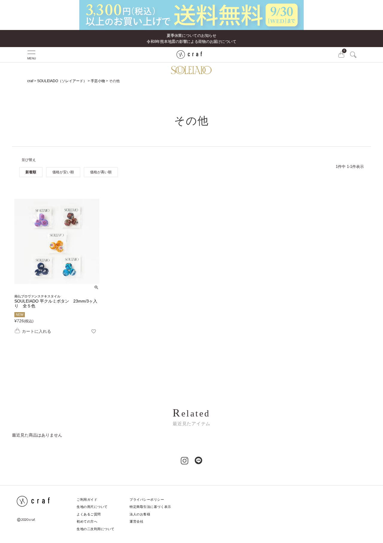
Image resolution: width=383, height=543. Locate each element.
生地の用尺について (92, 507)
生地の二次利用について (96, 529)
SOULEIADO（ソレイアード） (62, 81)
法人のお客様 (140, 514)
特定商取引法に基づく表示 (150, 507)
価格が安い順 (63, 172)
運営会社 (136, 521)
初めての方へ (87, 521)
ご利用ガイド (87, 499)
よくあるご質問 (89, 514)
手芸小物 (98, 81)
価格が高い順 (101, 172)
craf (30, 81)
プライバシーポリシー (147, 499)
